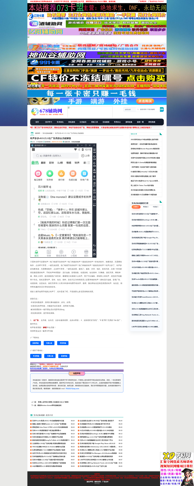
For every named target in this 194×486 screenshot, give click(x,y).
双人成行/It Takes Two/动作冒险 (142, 185)
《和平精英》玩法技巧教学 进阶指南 (143, 167)
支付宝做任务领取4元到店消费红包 (143, 190)
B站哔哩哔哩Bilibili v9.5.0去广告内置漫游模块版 (146, 226)
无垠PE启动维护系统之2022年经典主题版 (145, 158)
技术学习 (48, 122)
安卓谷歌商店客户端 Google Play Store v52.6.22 (146, 238)
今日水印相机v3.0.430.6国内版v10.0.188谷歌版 (146, 267)
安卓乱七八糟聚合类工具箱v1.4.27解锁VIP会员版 (146, 303)
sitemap (97, 483)
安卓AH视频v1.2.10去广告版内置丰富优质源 (146, 261)
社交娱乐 (83, 122)
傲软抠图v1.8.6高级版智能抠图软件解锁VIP (146, 285)
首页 (37, 122)
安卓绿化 (60, 122)
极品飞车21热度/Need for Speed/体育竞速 (146, 181)
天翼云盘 (49, 343)
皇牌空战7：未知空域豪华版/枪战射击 (144, 144)
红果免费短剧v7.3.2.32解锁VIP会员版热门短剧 (146, 249)
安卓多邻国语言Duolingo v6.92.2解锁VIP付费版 (146, 220)
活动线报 (106, 122)
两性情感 (151, 122)
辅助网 (37, 133)
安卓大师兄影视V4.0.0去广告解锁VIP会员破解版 (146, 214)
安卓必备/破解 (47, 133)
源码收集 (129, 122)
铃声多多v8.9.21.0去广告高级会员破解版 (50, 138)
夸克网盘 (36, 356)
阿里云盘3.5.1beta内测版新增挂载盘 (144, 162)
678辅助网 (39, 142)
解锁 (45, 327)
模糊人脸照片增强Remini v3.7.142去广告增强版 (146, 255)
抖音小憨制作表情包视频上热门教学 (143, 176)
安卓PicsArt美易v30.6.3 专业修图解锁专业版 (146, 279)
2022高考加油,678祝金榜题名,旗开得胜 (144, 139)
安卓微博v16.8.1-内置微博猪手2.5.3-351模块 (146, 232)
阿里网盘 (63, 343)
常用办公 (117, 122)
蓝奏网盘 (35, 343)
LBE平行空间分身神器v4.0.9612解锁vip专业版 (146, 327)
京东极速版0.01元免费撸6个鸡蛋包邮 (144, 194)
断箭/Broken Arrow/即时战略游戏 (49, 405)
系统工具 (94, 122)
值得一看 (140, 122)
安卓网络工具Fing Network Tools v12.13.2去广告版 (146, 315)
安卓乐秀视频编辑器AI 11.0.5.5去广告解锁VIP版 (146, 243)
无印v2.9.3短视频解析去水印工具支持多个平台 (146, 309)
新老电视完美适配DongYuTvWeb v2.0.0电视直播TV (146, 321)
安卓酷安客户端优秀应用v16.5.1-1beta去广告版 (146, 273)
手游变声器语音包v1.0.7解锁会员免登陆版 (146, 291)
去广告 (36, 320)
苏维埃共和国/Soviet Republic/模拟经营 (145, 149)
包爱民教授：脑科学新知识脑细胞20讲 (144, 153)
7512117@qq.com (72, 388)
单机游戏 (71, 122)
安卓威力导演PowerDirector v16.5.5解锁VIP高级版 (146, 297)
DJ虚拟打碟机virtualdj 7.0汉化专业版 (144, 172)
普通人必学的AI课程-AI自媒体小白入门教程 (53, 402)
